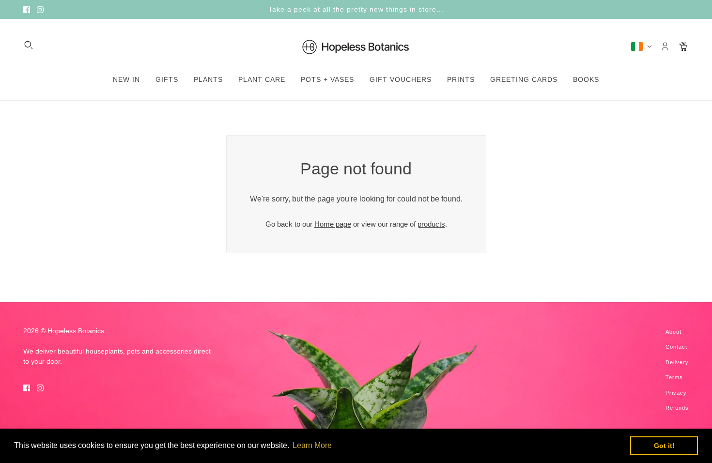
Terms (674, 377)
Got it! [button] (664, 445)
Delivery (677, 362)
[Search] (28, 45)
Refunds (677, 408)
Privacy (676, 393)
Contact (676, 347)
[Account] (665, 46)
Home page (332, 224)
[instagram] (40, 9)
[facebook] (26, 9)
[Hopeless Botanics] (356, 46)
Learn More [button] (312, 445)
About (673, 332)
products (431, 224)
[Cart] (683, 46)
